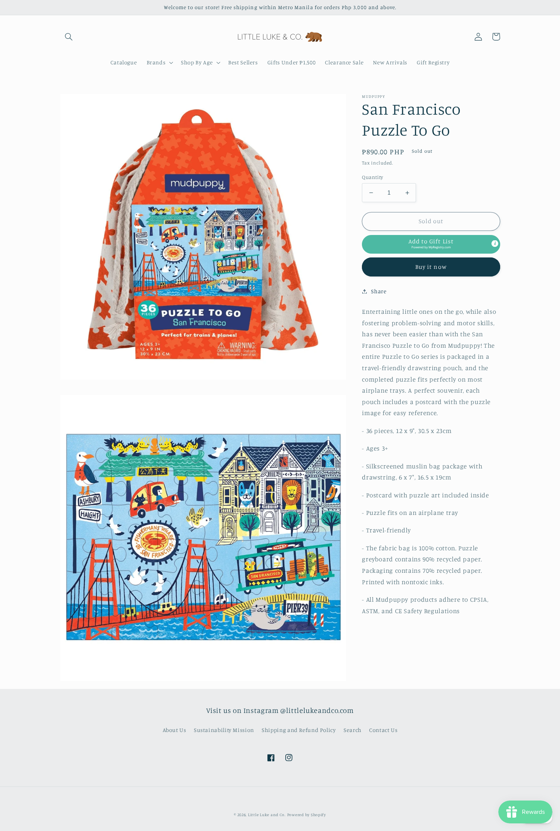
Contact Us (383, 730)
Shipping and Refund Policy (299, 730)
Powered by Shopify (306, 814)
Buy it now (431, 266)
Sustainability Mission (224, 730)
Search (353, 730)
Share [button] (378, 291)
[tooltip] (494, 243)
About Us (174, 730)
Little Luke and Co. (267, 814)
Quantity (372, 177)
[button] (69, 36)
